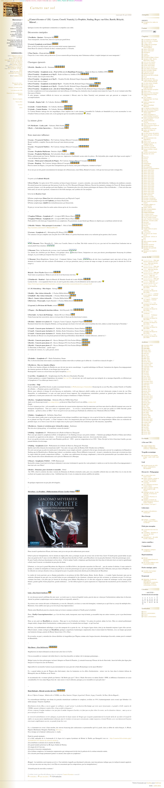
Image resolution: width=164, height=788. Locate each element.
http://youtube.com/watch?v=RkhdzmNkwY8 (43, 228)
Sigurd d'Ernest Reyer (149, 124)
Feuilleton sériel (17, 76)
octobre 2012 (147, 399)
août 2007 (146, 424)
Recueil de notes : (17, 83)
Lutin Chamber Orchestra (150, 219)
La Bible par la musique (150, 44)
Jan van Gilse (67, 378)
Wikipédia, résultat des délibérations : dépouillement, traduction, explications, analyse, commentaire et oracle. (150, 582)
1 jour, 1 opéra (147, 43)
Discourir (146, 222)
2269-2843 (157, 786)
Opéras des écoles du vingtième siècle (149, 143)
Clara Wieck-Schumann (150, 68)
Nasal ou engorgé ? (16, 67)
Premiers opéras (148, 85)
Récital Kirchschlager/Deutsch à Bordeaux (150, 559)
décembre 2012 (148, 396)
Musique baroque (148, 246)
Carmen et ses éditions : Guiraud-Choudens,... (150, 295)
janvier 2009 (147, 409)
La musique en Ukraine (150, 39)
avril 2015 (146, 374)
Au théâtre (146, 227)
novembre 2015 (148, 363)
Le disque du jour (148, 214)
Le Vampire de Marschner (150, 108)
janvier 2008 (147, 417)
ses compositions (53, 402)
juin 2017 (146, 355)
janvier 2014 (147, 391)
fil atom (145, 615)
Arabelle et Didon (17, 64)
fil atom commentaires (149, 616)
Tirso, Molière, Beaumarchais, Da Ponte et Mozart (150, 99)
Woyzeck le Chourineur (15, 66)
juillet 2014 (146, 386)
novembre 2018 (148, 345)
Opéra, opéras (147, 207)
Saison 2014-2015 (148, 178)
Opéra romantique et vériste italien (149, 112)
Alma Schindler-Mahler (150, 70)
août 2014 (146, 384)
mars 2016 (146, 360)
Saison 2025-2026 (148, 49)
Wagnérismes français (150, 128)
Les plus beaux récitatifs (150, 83)
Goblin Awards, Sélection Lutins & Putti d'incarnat (150, 80)
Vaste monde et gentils (150, 241)
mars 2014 (146, 388)
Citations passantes (149, 63)
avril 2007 (146, 429)
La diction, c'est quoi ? (149, 504)
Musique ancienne (148, 244)
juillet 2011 (146, 404)
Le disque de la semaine (150, 215)
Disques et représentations (151, 168)
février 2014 (146, 389)
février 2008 (146, 415)
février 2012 (146, 402)
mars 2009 (146, 407)
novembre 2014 (148, 381)
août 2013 (146, 393)
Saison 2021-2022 (148, 190)
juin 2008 (146, 412)
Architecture (147, 224)
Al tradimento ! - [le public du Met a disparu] (150, 537)
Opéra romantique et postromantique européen (150, 115)
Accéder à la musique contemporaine (149, 571)
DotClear (158, 783)
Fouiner (144, 28)
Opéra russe (147, 141)
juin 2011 (146, 406)
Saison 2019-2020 (148, 186)
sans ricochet (44, 776)
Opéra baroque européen (150, 89)
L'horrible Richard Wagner (151, 110)
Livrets (145, 160)
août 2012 (146, 401)
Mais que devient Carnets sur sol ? (151, 260)
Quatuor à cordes (148, 196)
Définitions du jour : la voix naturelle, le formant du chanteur (151, 493)
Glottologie (146, 165)
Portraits (145, 162)
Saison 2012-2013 (148, 175)
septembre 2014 (148, 383)
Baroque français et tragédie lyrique (149, 87)
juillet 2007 (146, 425)
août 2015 (146, 368)
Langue (145, 54)
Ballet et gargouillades (149, 209)
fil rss (145, 611)
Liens (20, 107)
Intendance (146, 52)
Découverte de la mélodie (150, 75)
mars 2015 (146, 376)
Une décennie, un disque (150, 41)
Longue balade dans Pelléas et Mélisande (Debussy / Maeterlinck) (150, 447)
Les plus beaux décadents (151, 133)
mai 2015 (146, 373)
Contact (20, 104)
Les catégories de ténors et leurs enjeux (150, 485)
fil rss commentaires (149, 613)
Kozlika (149, 783)
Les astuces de (16, 90)
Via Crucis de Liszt (148, 78)
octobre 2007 (147, 422)
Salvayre (58, 730)
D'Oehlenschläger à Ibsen (151, 57)
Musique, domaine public (15, 87)
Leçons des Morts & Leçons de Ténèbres (16, 62)
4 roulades (32, 776)
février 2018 (146, 350)
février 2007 (146, 432)
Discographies (147, 167)
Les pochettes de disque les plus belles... (150, 286)
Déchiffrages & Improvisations (147, 46)
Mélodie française (148, 73)
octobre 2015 (147, 365)
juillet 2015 (146, 370)
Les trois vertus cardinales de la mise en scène (15, 73)
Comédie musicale (148, 145)
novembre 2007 (148, 420)
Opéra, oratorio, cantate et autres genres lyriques (151, 479)
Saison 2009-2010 (148, 170)
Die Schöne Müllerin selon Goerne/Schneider (150, 563)
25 (147, 602)
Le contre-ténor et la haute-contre (149, 476)
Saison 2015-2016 (148, 180)
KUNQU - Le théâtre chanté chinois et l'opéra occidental (150, 521)
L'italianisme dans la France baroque (16, 56)
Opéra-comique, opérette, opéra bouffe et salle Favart (150, 489)
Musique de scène (148, 153)
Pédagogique (147, 163)
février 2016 (146, 361)
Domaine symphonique (150, 199)
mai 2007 (146, 427)
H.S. (144, 239)
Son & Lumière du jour (149, 217)
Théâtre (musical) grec (150, 152)
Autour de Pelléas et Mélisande (149, 130)
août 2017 (146, 353)
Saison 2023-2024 (148, 193)
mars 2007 (146, 430)
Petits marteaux (148, 194)
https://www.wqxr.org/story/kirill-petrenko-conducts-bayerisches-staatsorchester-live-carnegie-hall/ (60, 284)
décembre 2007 (148, 419)
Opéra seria (146, 91)
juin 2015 (146, 371)
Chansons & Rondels (149, 147)
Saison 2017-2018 (148, 183)
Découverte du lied (148, 67)
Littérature (146, 55)
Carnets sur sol (42, 7)
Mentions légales (17, 99)
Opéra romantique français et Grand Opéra (151, 118)
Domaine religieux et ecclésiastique (149, 205)
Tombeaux (146, 313)
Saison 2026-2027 (148, 51)
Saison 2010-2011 (148, 172)
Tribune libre (18, 101)
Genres (145, 158)
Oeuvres (146, 157)
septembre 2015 (148, 366)
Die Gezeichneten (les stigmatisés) (149, 138)
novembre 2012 (148, 397)
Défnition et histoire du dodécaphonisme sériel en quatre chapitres (151, 501)
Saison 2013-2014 (148, 176)
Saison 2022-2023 (148, 191)
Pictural (145, 225)
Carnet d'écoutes (68, 774)
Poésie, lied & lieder (149, 65)
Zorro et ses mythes (149, 62)
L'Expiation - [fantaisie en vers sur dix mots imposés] (150, 534)
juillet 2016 (146, 358)
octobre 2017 (147, 351)
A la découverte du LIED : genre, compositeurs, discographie (150, 467)
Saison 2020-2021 (148, 188)
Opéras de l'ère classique (150, 93)
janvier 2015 (147, 379)
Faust (145, 77)
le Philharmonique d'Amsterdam (81, 387)
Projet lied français (148, 72)
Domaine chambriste (149, 198)
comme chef (92, 402)
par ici (69, 371)
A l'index (145, 243)
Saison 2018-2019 (148, 185)
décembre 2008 (148, 411)
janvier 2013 (147, 394)
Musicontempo (147, 211)
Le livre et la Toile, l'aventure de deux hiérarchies (13, 59)
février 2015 (146, 378)
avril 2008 (146, 414)
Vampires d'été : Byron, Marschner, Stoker (150, 59)
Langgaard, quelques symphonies (149, 550)
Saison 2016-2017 (148, 181)
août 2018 (146, 347)
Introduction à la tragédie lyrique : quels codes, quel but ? (151, 457)
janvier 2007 (147, 434)
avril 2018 (146, 348)
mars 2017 (146, 357)
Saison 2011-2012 (148, 173)
